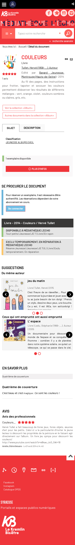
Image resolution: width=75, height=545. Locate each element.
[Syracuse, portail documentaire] (37, 23)
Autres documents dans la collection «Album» (29, 115)
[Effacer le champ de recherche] (60, 33)
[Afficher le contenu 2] (39, 353)
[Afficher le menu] (4, 4)
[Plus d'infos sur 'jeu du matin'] (14, 295)
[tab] (5, 470)
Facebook (8, 482)
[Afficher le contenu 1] (33, 313)
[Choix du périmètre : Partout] (8, 33)
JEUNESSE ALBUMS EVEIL (20, 142)
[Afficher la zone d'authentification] (14, 4)
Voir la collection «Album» (19, 107)
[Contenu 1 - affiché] (35, 353)
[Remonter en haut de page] (70, 456)
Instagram (8, 485)
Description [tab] (32, 127)
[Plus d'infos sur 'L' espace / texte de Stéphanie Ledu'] (14, 330)
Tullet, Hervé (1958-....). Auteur (39, 67)
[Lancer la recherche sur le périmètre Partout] (69, 33)
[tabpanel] (33, 140)
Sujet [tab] (11, 128)
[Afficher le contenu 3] (41, 313)
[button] (73, 4)
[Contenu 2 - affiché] (37, 313)
